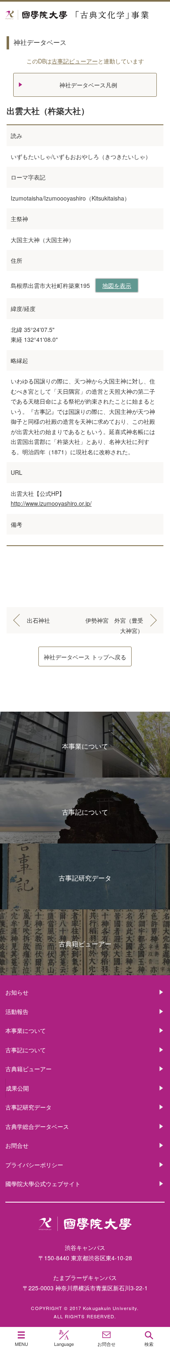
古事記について (85, 812)
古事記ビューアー (75, 61)
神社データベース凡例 (88, 85)
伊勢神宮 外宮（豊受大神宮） (114, 621)
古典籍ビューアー (85, 943)
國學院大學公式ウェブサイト (42, 1183)
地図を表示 (116, 285)
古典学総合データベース (37, 1126)
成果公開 (17, 1088)
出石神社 (38, 620)
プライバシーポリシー (34, 1165)
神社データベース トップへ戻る (85, 657)
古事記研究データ (85, 878)
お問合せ (16, 1145)
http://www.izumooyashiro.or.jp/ (51, 503)
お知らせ (16, 992)
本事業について (85, 746)
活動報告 (16, 1011)
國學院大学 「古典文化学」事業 (85, 15)
